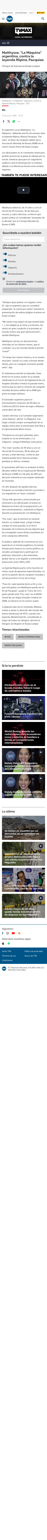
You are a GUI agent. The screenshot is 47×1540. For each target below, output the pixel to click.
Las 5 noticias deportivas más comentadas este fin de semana (23, 887)
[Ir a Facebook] (3, 933)
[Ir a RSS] (20, 933)
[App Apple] (3, 943)
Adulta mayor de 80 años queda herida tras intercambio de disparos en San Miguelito (22, 911)
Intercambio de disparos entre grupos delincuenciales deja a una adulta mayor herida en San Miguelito (23, 858)
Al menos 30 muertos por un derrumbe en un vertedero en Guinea (22, 833)
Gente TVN (6, 951)
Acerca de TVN (31, 956)
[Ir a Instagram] (8, 933)
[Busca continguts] (43, 19)
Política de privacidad (34, 951)
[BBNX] (4, 968)
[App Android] (9, 943)
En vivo (41, 12)
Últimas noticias (7, 13)
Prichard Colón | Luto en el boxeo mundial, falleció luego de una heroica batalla (22, 688)
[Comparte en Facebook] (3, 121)
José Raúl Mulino (21, 13)
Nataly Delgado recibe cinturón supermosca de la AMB (23, 793)
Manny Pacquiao (13, 645)
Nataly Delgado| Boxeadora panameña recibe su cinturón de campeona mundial (22, 766)
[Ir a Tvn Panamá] (23, 19)
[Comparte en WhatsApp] (13, 121)
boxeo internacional (29, 637)
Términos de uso (9, 956)
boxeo (8, 637)
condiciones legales (24, 281)
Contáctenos (7, 960)
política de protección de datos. (25, 282)
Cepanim (32, 13)
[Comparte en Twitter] (8, 121)
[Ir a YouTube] (14, 933)
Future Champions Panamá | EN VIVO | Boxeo (23, 715)
